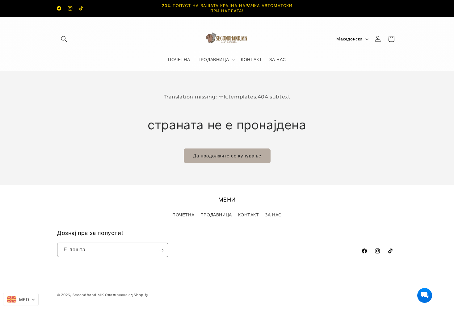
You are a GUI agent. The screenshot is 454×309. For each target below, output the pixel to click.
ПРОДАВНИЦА (216, 214)
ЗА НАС (273, 214)
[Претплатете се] (161, 250)
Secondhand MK (88, 295)
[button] (64, 39)
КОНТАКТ (248, 214)
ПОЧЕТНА (183, 214)
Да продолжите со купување (227, 156)
